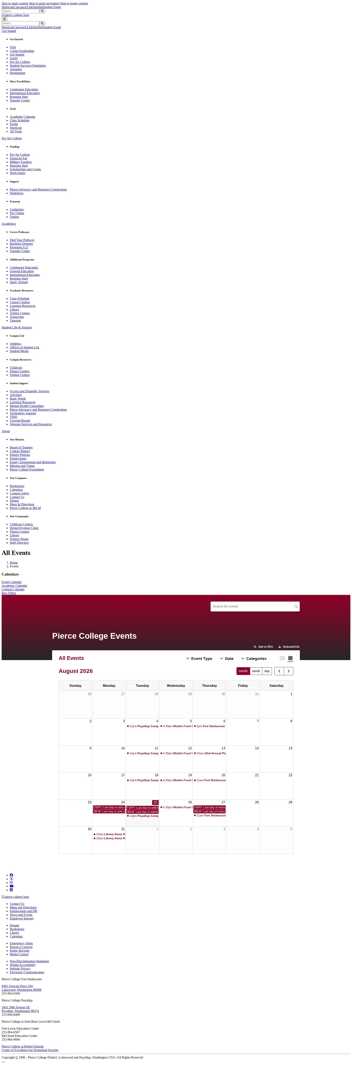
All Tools (16, 131)
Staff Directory (19, 542)
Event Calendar (12, 582)
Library (14, 309)
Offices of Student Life (24, 347)
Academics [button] (9, 223)
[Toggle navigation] (4, 19)
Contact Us (17, 497)
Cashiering (17, 209)
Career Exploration (22, 51)
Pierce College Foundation (27, 469)
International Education (25, 93)
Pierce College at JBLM (25, 508)
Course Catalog (20, 302)
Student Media (19, 351)
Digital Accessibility (23, 965)
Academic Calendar (22, 116)
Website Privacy (20, 968)
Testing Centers (20, 313)
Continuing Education (24, 89)
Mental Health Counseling (27, 406)
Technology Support (23, 413)
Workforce (16, 193)
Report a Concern (21, 947)
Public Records (19, 950)
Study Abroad (19, 282)
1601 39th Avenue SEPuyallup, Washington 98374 (20, 1009)
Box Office (9, 593)
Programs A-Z (19, 247)
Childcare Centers (21, 524)
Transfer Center (20, 100)
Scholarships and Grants (25, 169)
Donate (14, 925)
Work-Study (17, 173)
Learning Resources (22, 306)
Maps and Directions (23, 907)
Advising (16, 69)
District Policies (20, 454)
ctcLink (28, 7)
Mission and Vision (22, 466)
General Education (22, 271)
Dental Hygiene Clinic (24, 528)
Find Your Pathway (22, 240)
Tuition (14, 216)
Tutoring (15, 320)
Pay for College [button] (12, 138)
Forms (14, 124)
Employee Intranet (21, 918)
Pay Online (17, 213)
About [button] (6, 431)
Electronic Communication (27, 972)
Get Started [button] (9, 31)
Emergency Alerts (21, 943)
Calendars (16, 489)
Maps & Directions (22, 504)
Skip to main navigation (44, 3)
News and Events (21, 914)
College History (20, 451)
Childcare (16, 367)
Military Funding (21, 162)
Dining (14, 500)
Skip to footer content (74, 3)
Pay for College (20, 62)
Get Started (17, 54)
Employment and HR (23, 911)
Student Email (52, 7)
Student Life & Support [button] (17, 327)
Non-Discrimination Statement (29, 961)
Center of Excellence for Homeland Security (30, 1050)
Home (14, 562)
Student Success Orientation (28, 65)
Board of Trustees (21, 447)
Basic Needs (18, 398)
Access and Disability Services (29, 391)
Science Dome (19, 539)
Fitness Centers (19, 371)
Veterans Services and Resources (31, 424)
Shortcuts (8, 7)
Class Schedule (19, 120)
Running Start (19, 96)
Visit (13, 47)
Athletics (15, 343)
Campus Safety (19, 493)
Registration (17, 73)
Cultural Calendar (13, 589)
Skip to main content (15, 3)
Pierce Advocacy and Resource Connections (38, 189)
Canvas (18, 7)
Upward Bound (20, 420)
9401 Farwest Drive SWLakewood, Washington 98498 (21, 987)
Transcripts (17, 317)
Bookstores (17, 486)
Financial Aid (18, 158)
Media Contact (19, 954)
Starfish (38, 7)
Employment (18, 458)
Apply (14, 58)
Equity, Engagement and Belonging (33, 462)
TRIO (14, 417)
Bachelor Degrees (21, 243)
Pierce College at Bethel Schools (23, 1046)
